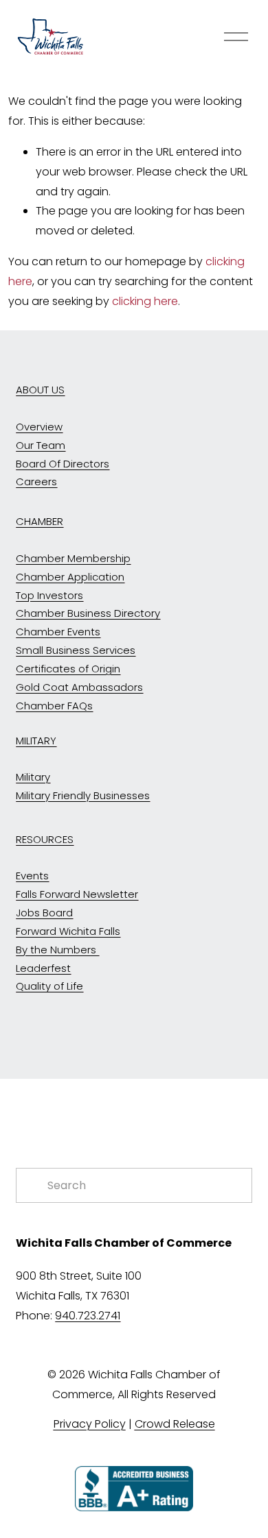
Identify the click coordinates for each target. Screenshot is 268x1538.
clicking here (145, 301)
